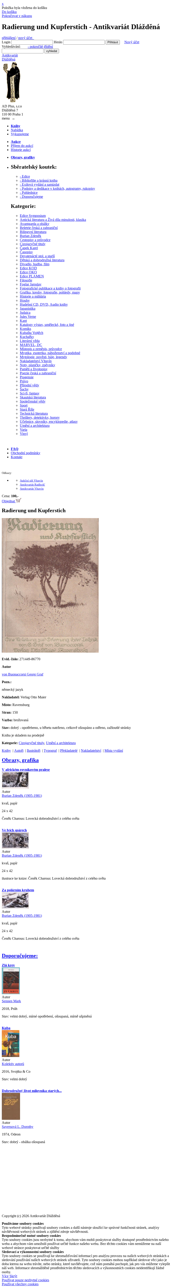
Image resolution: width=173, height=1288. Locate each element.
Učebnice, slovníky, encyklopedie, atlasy (49, 421)
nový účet (26, 38)
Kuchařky (27, 337)
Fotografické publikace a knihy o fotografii (50, 288)
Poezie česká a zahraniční (38, 373)
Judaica (25, 312)
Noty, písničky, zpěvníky (37, 365)
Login (6, 42)
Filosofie (26, 280)
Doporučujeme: (20, 956)
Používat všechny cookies (20, 1284)
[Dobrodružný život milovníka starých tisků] (11, 1118)
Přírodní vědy (29, 385)
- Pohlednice (29, 192)
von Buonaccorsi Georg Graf (22, 674)
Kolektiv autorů (13, 1064)
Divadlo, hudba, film (34, 264)
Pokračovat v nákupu (17, 16)
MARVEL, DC (31, 345)
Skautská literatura (33, 397)
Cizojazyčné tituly (33, 244)
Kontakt (16, 457)
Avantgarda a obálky (34, 224)
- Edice (25, 176)
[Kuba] (10, 1056)
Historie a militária (33, 296)
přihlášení (9, 38)
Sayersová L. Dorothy (17, 1127)
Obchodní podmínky (25, 453)
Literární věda (30, 341)
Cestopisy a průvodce (35, 240)
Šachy (24, 389)
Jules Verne (28, 316)
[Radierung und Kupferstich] (50, 651)
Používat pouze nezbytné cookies (25, 1280)
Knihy (6, 750)
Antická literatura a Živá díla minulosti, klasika (53, 220)
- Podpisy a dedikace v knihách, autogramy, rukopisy (57, 188)
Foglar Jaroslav (30, 284)
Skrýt (13, 1276)
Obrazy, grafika (20, 760)
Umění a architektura (35, 425)
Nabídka (17, 130)
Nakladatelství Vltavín (36, 361)
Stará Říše (27, 409)
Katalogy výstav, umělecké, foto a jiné (47, 325)
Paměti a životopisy (34, 369)
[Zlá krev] (11, 993)
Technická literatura (34, 413)
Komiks (25, 329)
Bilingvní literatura (33, 232)
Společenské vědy (33, 401)
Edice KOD (28, 268)
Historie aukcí (21, 150)
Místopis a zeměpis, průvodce (41, 349)
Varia (23, 430)
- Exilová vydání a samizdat (39, 184)
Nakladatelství (91, 750)
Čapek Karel (29, 248)
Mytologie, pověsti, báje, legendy (43, 357)
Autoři (18, 750)
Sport (23, 405)
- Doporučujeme (31, 196)
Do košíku (9, 12)
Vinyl (24, 434)
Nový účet (131, 42)
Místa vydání (114, 750)
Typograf (50, 750)
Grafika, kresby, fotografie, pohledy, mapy (50, 292)
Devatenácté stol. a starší (37, 256)
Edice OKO (28, 272)
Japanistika (27, 308)
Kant (23, 321)
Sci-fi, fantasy (29, 393)
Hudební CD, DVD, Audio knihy (44, 304)
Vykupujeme (20, 134)
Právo (24, 381)
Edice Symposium (33, 216)
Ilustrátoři (33, 750)
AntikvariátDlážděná (10, 57)
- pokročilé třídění (40, 46)
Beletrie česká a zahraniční (39, 228)
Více (5, 1276)
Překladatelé (68, 750)
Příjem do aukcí (22, 146)
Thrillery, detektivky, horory (40, 417)
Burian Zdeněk (30, 236)
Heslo (58, 42)
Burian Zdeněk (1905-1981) (22, 796)
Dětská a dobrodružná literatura (42, 260)
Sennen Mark (11, 1001)
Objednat (9, 501)
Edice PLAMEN (32, 276)
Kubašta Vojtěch (31, 333)
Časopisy (26, 252)
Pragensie (27, 377)
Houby (25, 300)
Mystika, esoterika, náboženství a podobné (50, 353)
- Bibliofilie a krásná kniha (38, 180)
